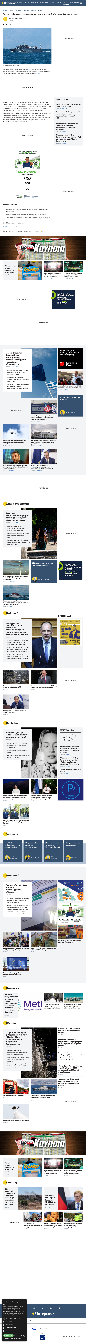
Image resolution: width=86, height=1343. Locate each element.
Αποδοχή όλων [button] (8, 1335)
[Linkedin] (10, 24)
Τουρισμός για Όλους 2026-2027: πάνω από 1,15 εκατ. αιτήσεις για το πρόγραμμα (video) (68, 1082)
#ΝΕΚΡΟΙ (12, 10)
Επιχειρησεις (44, 2)
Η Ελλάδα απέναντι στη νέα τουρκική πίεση (42, 564)
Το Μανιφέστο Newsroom (18, 18)
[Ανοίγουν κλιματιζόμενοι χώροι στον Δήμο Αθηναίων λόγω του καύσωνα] (39, 533)
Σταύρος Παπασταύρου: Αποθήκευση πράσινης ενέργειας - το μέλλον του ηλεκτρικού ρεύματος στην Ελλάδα (18, 907)
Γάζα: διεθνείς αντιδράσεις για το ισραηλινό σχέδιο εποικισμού (13, 686)
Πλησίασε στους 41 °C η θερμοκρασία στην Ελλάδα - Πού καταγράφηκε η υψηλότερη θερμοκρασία (68, 138)
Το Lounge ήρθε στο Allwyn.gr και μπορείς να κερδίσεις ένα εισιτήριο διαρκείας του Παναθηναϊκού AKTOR (73, 275)
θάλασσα (37, 73)
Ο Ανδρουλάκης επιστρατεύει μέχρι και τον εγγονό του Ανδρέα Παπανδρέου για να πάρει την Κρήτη (15, 467)
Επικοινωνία (53, 1320)
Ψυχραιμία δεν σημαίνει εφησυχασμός (31, 845)
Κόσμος (11, 1182)
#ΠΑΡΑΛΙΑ (33, 10)
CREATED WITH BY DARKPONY (71, 1336)
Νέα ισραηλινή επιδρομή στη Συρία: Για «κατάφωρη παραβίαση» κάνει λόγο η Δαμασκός (67, 126)
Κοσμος (58, 2)
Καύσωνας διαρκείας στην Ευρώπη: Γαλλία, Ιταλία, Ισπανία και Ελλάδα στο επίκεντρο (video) (18, 542)
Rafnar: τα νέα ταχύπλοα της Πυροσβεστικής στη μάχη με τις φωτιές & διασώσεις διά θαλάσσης (15, 602)
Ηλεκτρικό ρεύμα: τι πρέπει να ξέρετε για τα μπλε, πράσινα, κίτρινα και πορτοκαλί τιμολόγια (18, 900)
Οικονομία (13, 875)
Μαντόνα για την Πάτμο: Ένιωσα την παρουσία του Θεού (16, 734)
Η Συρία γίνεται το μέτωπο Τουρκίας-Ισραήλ (52, 845)
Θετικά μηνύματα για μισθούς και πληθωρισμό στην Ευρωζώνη (13, 973)
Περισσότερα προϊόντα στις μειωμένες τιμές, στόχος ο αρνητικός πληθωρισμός (18, 379)
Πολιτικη (19, 2)
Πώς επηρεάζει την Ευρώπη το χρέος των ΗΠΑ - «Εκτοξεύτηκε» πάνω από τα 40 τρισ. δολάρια (43, 442)
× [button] (25, 1300)
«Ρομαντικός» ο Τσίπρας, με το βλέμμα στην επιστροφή (69, 352)
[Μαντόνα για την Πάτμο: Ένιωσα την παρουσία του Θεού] (39, 752)
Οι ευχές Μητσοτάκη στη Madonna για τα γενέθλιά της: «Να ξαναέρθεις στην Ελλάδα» (17, 745)
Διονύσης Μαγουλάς (44, 579)
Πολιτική (12, 613)
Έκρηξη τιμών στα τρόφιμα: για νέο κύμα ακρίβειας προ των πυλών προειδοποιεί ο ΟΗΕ (17, 372)
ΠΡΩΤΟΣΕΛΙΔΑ (74, 2)
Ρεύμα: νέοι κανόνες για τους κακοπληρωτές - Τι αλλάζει (16, 888)
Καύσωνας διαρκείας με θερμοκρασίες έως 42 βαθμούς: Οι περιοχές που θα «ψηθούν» (17, 528)
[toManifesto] (9, 3)
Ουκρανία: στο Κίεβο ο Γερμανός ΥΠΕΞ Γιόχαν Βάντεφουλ (50, 1199)
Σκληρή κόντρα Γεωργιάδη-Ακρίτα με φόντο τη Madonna (14, 711)
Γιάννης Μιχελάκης (54, 857)
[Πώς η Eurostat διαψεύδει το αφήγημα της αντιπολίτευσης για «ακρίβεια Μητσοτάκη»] (39, 373)
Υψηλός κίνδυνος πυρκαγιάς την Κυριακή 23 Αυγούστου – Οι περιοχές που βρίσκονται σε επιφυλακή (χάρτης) (70, 1056)
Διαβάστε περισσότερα (16, 1315)
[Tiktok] (59, 1308)
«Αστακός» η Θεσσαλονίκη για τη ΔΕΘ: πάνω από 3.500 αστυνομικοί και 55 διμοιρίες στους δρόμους (70, 1069)
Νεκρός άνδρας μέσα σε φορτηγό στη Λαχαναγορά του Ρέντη (26, 214)
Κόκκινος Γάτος (71, 364)
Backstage (13, 723)
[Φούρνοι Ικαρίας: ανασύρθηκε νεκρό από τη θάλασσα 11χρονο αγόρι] (3, 24)
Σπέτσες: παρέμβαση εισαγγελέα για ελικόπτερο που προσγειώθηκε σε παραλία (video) (68, 115)
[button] (14, 1339)
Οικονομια (34, 2)
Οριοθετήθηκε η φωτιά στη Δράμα (13, 1095)
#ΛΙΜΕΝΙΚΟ (19, 10)
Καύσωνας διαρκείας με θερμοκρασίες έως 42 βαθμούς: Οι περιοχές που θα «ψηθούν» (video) (70, 1043)
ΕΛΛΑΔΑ (5, 10)
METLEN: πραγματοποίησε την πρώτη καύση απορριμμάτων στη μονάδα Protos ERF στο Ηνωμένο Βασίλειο (12, 1003)
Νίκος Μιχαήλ (35, 858)
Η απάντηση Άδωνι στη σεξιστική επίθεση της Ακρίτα (68, 105)
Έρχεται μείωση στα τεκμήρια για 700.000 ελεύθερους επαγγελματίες (16, 949)
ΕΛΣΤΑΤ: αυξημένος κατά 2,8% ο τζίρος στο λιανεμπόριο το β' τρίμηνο (52, 1006)
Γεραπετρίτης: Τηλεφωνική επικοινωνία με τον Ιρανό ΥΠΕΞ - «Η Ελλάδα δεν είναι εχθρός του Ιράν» (17, 656)
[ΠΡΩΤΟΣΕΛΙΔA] (71, 632)
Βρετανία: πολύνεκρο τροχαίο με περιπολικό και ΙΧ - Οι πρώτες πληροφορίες (73, 1225)
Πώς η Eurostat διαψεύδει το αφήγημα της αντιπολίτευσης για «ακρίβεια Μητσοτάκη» (16, 358)
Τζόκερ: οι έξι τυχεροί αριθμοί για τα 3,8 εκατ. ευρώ (10, 270)
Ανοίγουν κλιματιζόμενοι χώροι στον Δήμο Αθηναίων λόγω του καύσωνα (17, 516)
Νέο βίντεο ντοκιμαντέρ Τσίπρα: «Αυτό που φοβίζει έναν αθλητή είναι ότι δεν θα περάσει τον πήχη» (15, 797)
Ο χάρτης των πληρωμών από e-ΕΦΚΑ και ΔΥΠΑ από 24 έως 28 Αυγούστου (43, 949)
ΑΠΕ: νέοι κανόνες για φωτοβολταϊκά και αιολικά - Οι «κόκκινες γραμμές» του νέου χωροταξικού (15, 577)
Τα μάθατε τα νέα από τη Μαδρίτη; (70, 398)
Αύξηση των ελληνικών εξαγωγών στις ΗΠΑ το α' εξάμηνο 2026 (70, 941)
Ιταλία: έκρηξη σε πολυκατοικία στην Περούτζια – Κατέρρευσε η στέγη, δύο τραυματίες (33, 1226)
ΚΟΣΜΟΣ (64, 131)
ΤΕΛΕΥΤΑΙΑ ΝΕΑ (63, 99)
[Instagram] (34, 1308)
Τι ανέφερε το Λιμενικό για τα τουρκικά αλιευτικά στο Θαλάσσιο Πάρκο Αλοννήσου (43, 1097)
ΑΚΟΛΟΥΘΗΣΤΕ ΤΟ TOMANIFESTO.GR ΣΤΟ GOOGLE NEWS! (22, 231)
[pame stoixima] (43, 248)
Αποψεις (26, 2)
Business (12, 988)
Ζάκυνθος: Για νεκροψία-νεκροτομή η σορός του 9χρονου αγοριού (28, 218)
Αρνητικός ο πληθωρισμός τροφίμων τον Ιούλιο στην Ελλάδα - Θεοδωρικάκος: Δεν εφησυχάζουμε (18, 386)
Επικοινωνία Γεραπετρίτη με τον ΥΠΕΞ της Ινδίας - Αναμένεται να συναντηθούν (44, 686)
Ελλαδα (51, 2)
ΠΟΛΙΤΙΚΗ (64, 108)
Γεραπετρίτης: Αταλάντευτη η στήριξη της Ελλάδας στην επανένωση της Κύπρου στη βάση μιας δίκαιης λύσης (18, 649)
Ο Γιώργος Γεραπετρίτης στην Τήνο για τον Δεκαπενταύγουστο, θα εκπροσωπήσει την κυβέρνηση (17, 642)
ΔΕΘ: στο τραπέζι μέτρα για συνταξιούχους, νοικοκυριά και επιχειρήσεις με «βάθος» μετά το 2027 (42, 467)
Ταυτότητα (43, 1320)
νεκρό (29, 69)
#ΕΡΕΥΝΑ (40, 10)
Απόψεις (12, 833)
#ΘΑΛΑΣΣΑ (26, 10)
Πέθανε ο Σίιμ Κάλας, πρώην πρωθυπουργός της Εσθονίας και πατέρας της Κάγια (53, 1225)
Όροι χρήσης (33, 1320)
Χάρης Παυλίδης (70, 412)
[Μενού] (81, 3)
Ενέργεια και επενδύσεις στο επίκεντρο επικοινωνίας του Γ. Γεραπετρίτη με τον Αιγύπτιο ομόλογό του (17, 628)
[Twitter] (43, 1308)
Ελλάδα (11, 1023)
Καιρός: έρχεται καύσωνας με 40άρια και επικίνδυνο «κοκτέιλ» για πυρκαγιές (18, 535)
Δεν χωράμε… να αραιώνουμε (73, 844)
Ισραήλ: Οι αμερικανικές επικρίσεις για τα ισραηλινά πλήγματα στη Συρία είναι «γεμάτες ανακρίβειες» (43, 417)
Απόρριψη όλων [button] (20, 1335)
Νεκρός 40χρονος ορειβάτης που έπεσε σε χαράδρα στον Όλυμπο (69, 1030)
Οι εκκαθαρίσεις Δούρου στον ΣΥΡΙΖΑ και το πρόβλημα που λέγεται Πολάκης (70, 387)
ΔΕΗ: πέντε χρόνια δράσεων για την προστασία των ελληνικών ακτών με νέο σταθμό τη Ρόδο (72, 1007)
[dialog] (14, 1320)
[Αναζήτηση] (83, 3)
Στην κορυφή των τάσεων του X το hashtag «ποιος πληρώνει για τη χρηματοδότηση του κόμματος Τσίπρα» (42, 797)
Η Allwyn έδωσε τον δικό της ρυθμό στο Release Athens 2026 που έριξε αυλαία (52, 274)
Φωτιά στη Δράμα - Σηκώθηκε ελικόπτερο (16, 1120)
